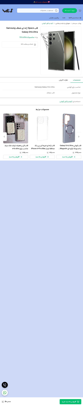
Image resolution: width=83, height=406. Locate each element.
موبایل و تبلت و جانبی (62, 23)
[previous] (78, 136)
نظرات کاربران (63, 80)
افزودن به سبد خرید (69, 402)
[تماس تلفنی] (5, 385)
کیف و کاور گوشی (47, 23)
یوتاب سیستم (76, 23)
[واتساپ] (5, 393)
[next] (4, 136)
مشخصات (76, 80)
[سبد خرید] (80, 10)
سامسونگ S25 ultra (27, 37)
